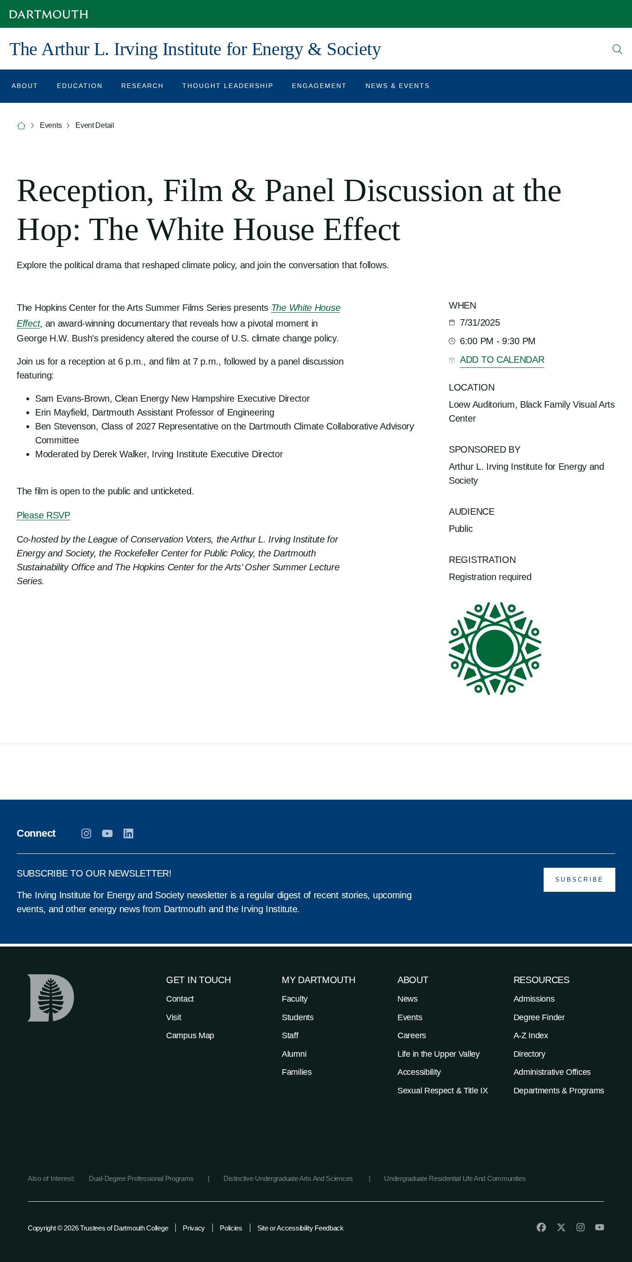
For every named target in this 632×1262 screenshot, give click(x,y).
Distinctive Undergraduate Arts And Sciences (289, 1178)
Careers (411, 1035)
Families (297, 1072)
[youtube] (107, 833)
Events (409, 1017)
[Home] (21, 125)
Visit (173, 1017)
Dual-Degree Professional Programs (141, 1178)
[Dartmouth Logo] (48, 14)
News (407, 998)
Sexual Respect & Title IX (442, 1090)
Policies (231, 1228)
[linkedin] (128, 833)
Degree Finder (539, 1017)
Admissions (534, 998)
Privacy (194, 1228)
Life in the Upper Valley (438, 1054)
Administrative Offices (552, 1072)
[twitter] (561, 1227)
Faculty (295, 998)
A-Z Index (531, 1035)
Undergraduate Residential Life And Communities (455, 1178)
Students (298, 1017)
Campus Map (190, 1035)
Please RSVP (43, 515)
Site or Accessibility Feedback (300, 1228)
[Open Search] (618, 49)
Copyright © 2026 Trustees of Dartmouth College (98, 1228)
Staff (290, 1035)
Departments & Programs (559, 1090)
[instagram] (86, 833)
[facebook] (541, 1227)
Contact (180, 998)
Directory (529, 1054)
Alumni (294, 1054)
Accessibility (419, 1072)
